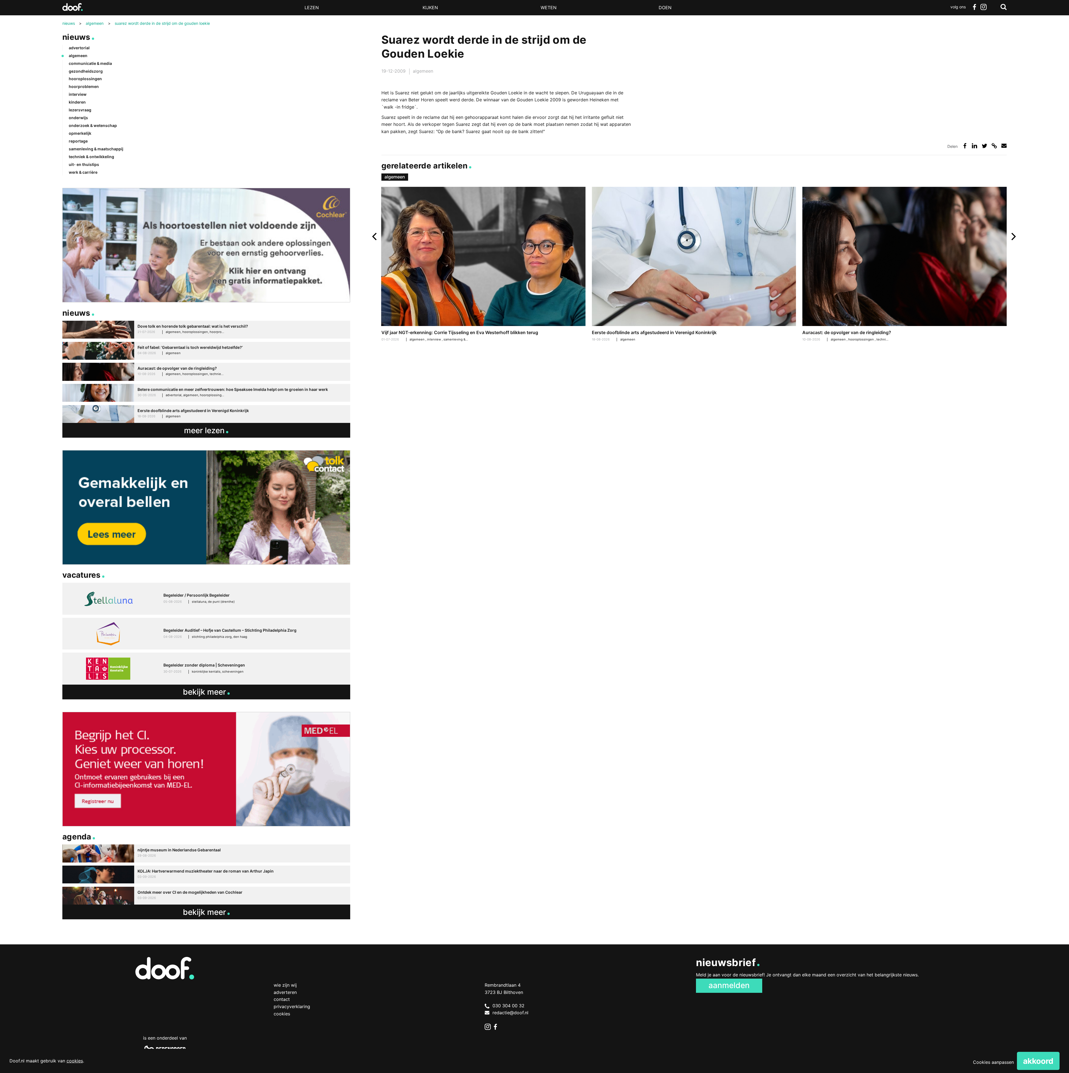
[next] (1013, 236)
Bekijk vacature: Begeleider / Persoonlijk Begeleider (206, 598)
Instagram (983, 7)
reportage (78, 141)
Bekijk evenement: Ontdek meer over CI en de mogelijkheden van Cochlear (206, 896)
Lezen (312, 7)
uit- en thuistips (84, 164)
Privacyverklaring (292, 1006)
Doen (665, 7)
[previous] (375, 236)
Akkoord (1038, 1061)
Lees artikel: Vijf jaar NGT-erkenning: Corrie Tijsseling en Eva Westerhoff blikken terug (483, 265)
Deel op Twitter (984, 145)
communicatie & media (90, 63)
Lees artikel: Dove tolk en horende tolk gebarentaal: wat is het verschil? (206, 330)
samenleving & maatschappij (464, 339)
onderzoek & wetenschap (93, 125)
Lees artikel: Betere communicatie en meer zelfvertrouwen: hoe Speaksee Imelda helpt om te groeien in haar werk (206, 393)
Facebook (974, 7)
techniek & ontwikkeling (91, 156)
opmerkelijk (80, 133)
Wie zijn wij (285, 985)
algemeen (423, 71)
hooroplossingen (861, 339)
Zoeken (1004, 7)
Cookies (282, 1013)
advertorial (79, 47)
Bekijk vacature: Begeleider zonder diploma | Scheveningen (206, 668)
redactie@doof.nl (510, 1012)
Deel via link (994, 145)
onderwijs (78, 117)
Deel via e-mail (1004, 145)
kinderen (77, 102)
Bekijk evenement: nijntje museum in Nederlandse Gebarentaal (206, 853)
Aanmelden (729, 985)
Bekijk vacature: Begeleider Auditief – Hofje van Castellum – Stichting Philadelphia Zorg (206, 634)
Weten (548, 7)
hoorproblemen (84, 86)
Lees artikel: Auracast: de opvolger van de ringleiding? (904, 265)
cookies (75, 1061)
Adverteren (285, 992)
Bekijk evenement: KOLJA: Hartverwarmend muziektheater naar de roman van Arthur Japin (206, 875)
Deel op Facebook (964, 145)
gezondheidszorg (86, 71)
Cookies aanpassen (993, 1062)
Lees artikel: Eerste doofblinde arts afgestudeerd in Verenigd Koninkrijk (694, 265)
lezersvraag (80, 109)
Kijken (430, 7)
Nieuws (76, 37)
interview (434, 339)
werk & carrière (83, 172)
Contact (282, 999)
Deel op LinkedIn (974, 145)
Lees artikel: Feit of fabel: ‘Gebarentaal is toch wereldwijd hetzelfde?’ (206, 351)
